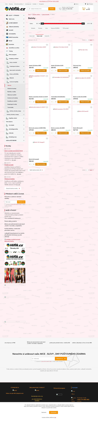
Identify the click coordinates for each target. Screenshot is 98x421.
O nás (6, 4)
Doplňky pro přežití (12, 101)
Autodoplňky (12, 34)
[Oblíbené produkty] (85, 4)
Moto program (13, 54)
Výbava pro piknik (11, 95)
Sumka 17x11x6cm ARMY (35, 65)
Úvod (29, 14)
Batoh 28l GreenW (78, 128)
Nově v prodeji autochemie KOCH (14, 151)
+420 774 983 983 (67, 9)
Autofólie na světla (14, 48)
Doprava (11, 4)
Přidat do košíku (40, 70)
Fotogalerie (41, 4)
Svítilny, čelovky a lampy (13, 114)
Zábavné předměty (14, 26)
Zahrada (11, 133)
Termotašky (10, 107)
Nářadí (10, 41)
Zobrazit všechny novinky (12, 188)
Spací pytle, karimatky (15, 70)
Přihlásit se (21, 202)
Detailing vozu (13, 137)
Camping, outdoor (13, 58)
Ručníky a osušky (11, 91)
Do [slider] (83, 23)
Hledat (52, 9)
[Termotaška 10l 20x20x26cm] (61, 85)
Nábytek (12, 78)
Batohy (9, 85)
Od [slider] (42, 23)
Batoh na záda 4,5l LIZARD (79, 96)
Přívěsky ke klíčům (10, 179)
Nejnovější (31, 36)
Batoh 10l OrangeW (34, 159)
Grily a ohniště (13, 62)
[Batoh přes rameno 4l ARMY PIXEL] (38, 116)
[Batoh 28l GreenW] (83, 116)
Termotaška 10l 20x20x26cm (58, 96)
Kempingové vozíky (12, 104)
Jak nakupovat (28, 4)
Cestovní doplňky (14, 81)
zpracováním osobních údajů (16, 204)
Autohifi (11, 30)
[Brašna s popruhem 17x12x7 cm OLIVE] (38, 85)
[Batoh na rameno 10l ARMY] (61, 116)
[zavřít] (96, 1)
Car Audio (11, 125)
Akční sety (11, 19)
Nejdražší (47, 36)
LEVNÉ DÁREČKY (13, 23)
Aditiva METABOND (11, 140)
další (91, 40)
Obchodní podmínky (18, 4)
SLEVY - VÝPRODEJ (14, 15)
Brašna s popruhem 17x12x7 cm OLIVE (38, 96)
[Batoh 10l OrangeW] (38, 147)
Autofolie (11, 44)
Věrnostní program (59, 388)
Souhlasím (53, 412)
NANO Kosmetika (13, 37)
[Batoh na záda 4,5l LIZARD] (83, 85)
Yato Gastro (9, 121)
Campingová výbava (14, 66)
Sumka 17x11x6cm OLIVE (57, 65)
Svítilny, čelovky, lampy (15, 111)
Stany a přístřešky (14, 74)
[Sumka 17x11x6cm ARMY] (38, 53)
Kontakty (34, 4)
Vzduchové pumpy (11, 88)
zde (55, 417)
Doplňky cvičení (13, 118)
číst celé (14, 160)
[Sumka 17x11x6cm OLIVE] (61, 53)
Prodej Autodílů (9, 165)
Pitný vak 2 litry (77, 65)
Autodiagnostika (13, 129)
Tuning (11, 51)
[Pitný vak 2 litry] (83, 53)
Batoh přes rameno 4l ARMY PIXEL (37, 128)
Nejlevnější (39, 36)
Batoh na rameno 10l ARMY (58, 128)
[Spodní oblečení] (15, 275)
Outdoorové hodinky (12, 98)
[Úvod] (16, 8)
